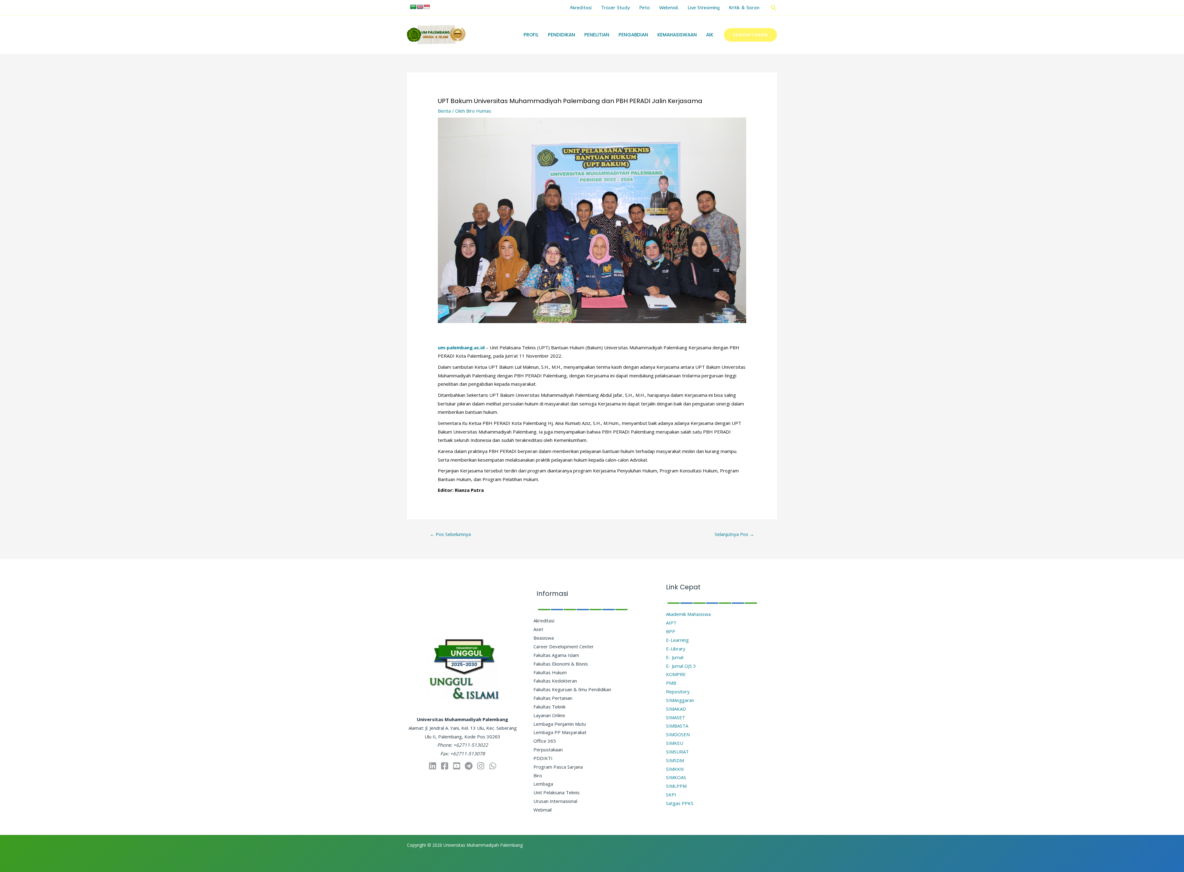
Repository (678, 691)
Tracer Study (615, 7)
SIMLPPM (676, 786)
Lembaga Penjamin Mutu (559, 724)
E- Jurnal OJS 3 (681, 666)
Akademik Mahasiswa (688, 614)
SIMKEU (674, 743)
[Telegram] (469, 766)
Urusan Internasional (555, 801)
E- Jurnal (674, 657)
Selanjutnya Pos (734, 534)
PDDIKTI (543, 758)
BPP (670, 631)
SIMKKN (675, 769)
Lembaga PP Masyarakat (559, 732)
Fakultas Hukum (550, 672)
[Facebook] (445, 766)
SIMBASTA (677, 726)
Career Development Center (563, 646)
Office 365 (544, 741)
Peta (644, 7)
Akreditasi (581, 7)
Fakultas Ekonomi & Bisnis (560, 664)
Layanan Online (549, 715)
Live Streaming (704, 7)
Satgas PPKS (679, 803)
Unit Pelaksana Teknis (556, 792)
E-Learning (677, 640)
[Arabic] (413, 6)
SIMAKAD (676, 709)
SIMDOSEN (678, 734)
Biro (537, 775)
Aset (538, 629)
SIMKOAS (676, 777)
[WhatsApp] (493, 766)
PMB (671, 683)
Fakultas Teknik (549, 707)
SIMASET (675, 717)
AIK (709, 34)
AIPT (671, 623)
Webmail (668, 7)
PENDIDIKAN (561, 34)
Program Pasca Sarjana (558, 767)
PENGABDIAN (633, 34)
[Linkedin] (433, 766)
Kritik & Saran (744, 7)
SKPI (671, 794)
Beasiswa (543, 638)
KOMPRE (676, 674)
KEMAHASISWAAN (677, 34)
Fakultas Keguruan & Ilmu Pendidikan (572, 689)
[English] (420, 6)
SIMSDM (675, 760)
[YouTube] (457, 766)
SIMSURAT (677, 752)
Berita (444, 111)
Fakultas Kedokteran (555, 681)
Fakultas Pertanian (552, 698)
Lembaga (543, 784)
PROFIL (531, 34)
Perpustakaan (548, 749)
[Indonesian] (427, 6)
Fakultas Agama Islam (556, 655)
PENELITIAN (596, 34)
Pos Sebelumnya (450, 534)
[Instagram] (481, 766)
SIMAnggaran (680, 700)
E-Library (675, 649)
